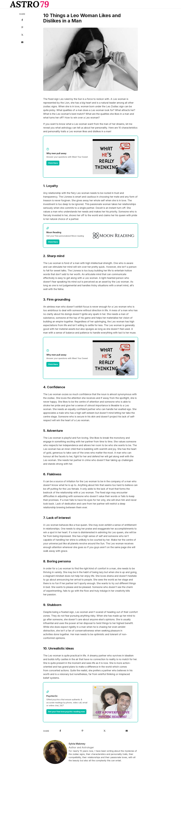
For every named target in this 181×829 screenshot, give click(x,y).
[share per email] (22, 42)
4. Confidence (54, 387)
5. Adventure (53, 431)
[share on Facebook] (22, 20)
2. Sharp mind (53, 256)
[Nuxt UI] (29, 4)
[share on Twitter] (22, 35)
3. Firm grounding (56, 299)
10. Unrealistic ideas (58, 648)
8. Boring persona (57, 561)
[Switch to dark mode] (90, 4)
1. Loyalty (50, 186)
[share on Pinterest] (22, 27)
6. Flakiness (52, 474)
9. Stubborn (52, 605)
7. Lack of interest (57, 518)
